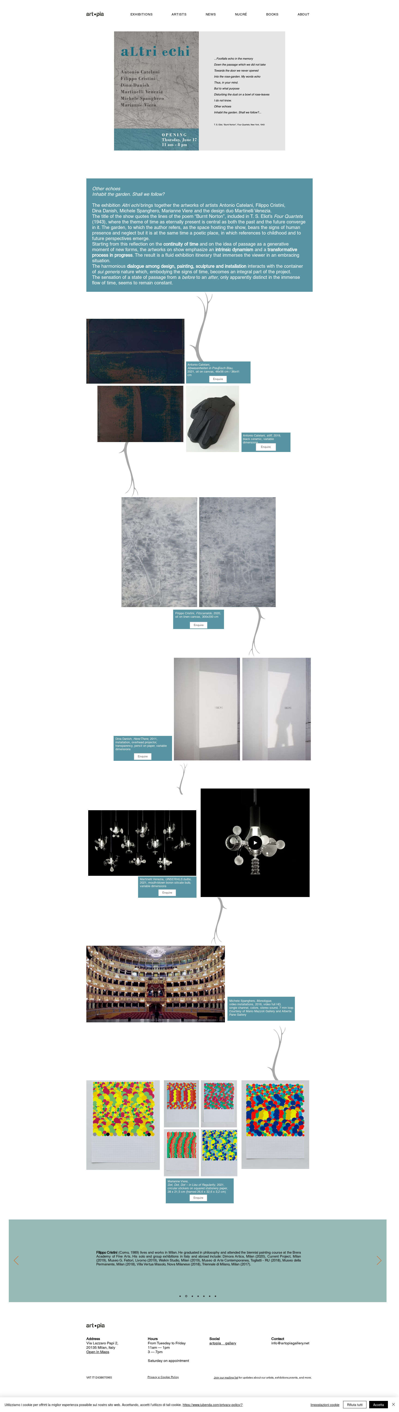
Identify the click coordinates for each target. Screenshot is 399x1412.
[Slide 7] (215, 1296)
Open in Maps (97, 1352)
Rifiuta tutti (355, 1404)
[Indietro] (16, 1261)
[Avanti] (379, 1261)
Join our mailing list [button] (226, 1377)
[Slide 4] (198, 1296)
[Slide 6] (209, 1296)
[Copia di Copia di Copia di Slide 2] (192, 1296)
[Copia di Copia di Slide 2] (186, 1296)
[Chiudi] (393, 1404)
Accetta (378, 1404)
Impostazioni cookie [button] (325, 1404)
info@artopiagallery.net (290, 1343)
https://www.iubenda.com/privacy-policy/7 (213, 1404)
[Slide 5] (204, 1296)
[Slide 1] (180, 1296)
